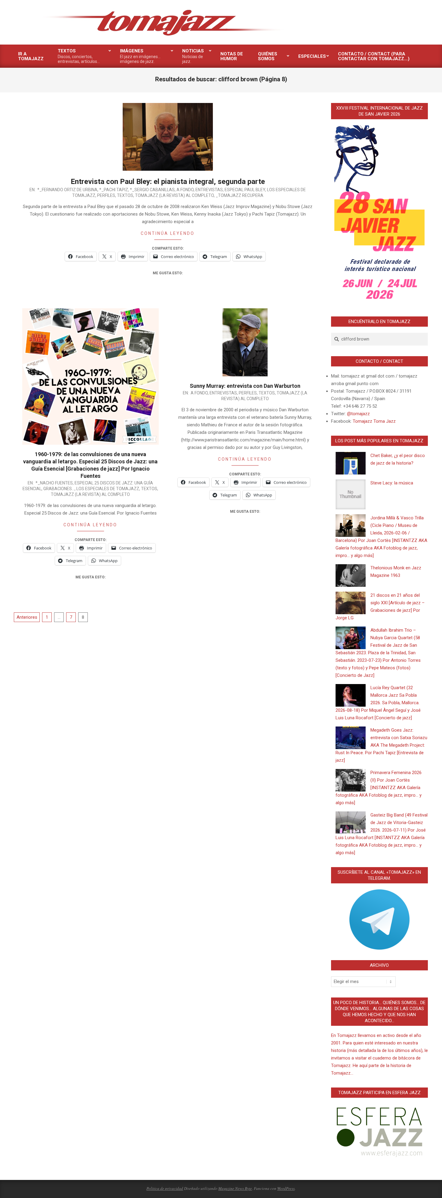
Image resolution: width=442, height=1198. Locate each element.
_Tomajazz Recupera (239, 195)
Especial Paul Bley (245, 189)
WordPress (286, 1188)
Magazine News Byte (235, 1188)
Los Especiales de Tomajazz (107, 488)
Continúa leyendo (168, 233)
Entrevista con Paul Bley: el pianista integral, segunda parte (168, 181)
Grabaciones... (59, 488)
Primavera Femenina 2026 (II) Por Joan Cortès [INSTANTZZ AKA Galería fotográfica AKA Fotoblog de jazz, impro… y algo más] (379, 787)
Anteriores (27, 617)
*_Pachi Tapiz (113, 189)
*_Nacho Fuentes (54, 483)
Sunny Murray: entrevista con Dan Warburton (245, 386)
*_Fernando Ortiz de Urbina (67, 189)
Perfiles (106, 195)
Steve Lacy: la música (391, 483)
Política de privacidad (164, 1188)
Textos (125, 195)
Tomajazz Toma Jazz (374, 421)
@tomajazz (358, 413)
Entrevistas (209, 189)
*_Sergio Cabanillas (152, 189)
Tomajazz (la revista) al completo (174, 195)
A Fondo (185, 189)
